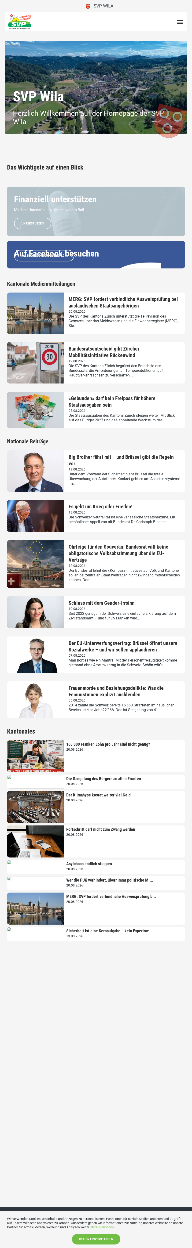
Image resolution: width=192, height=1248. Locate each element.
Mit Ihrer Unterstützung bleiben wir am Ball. (49, 210)
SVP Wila (101, 6)
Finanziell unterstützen (55, 199)
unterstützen (33, 223)
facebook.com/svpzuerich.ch (44, 255)
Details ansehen (102, 1227)
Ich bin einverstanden (96, 1239)
